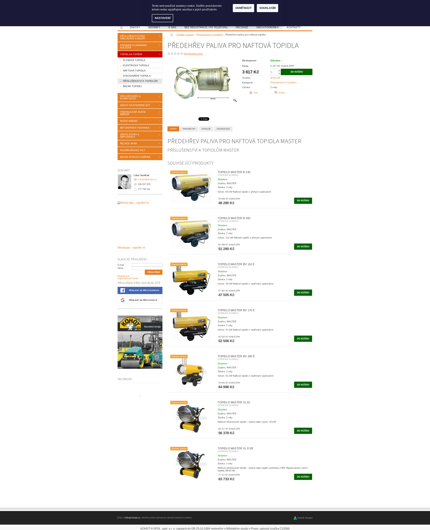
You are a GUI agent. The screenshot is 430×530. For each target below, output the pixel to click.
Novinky (154, 27)
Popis (173, 129)
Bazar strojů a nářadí (135, 157)
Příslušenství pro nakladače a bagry (132, 37)
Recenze (242, 27)
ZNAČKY (135, 27)
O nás (172, 27)
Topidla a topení (131, 54)
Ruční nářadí (129, 121)
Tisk (255, 92)
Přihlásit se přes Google (143, 300)
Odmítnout (243, 8)
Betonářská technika (134, 127)
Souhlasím (267, 8)
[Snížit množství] (279, 73)
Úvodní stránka (122, 27)
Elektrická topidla (136, 65)
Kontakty (294, 27)
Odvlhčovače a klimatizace (130, 97)
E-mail (121, 265)
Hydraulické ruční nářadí (132, 113)
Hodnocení (223, 129)
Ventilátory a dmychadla (129, 135)
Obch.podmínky (267, 27)
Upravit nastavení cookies (179, 518)
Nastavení (162, 18)
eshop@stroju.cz (147, 179)
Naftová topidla (134, 70)
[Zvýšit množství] (279, 70)
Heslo (120, 268)
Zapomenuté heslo (128, 278)
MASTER (275, 77)
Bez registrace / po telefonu (206, 27)
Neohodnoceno (193, 53)
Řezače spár (128, 143)
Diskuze (206, 129)
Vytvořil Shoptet (304, 518)
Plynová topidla (134, 60)
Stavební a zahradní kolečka (133, 46)
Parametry (189, 129)
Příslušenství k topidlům (140, 81)
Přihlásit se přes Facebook (144, 290)
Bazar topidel (132, 86)
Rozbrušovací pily (132, 150)
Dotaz (282, 92)
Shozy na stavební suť (135, 105)
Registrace (124, 276)
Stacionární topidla (136, 75)
